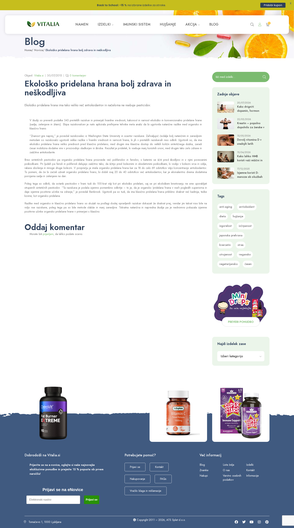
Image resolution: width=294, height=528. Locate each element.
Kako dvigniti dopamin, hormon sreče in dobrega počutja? (248, 113)
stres (240, 245)
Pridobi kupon (273, 5)
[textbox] (241, 356)
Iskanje (264, 77)
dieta (222, 216)
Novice (38, 50)
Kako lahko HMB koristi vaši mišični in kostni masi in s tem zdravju (250, 162)
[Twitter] (244, 522)
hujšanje (238, 216)
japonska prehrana (230, 235)
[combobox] (241, 356)
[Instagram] (259, 522)
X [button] (290, 3)
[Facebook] (236, 522)
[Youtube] (251, 522)
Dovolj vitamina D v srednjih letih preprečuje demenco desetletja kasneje (250, 146)
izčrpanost (245, 226)
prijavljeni (48, 234)
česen (248, 264)
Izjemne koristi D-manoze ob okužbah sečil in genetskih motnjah (250, 179)
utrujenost (225, 254)
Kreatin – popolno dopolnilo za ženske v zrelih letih (251, 127)
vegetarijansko (228, 264)
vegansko (245, 254)
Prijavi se (91, 499)
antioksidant (247, 207)
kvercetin (225, 245)
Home (28, 50)
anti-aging (225, 207)
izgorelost (225, 226)
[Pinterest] (267, 522)
